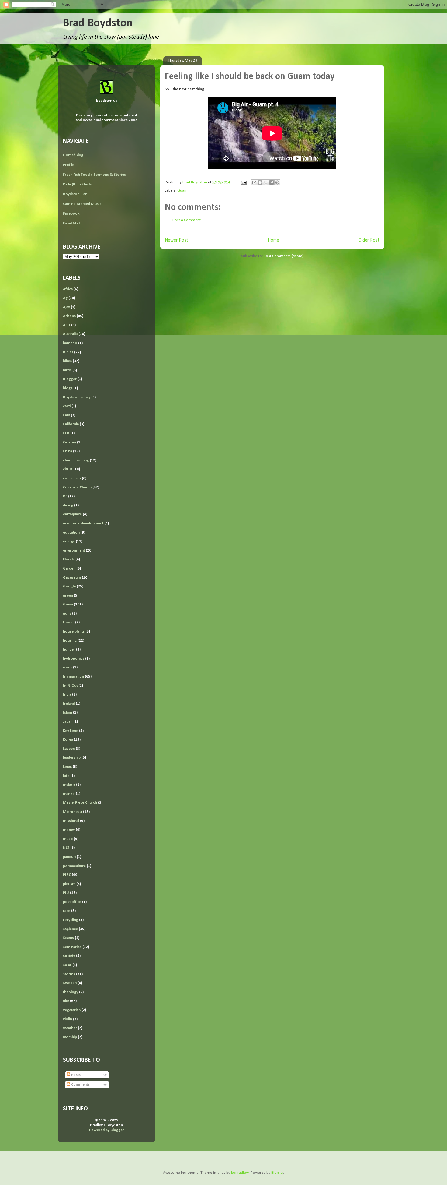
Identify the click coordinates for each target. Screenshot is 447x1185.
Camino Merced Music (82, 204)
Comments (80, 1085)
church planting (76, 460)
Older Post (369, 240)
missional (71, 821)
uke (66, 1001)
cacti (67, 406)
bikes (67, 361)
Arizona (69, 316)
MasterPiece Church (80, 803)
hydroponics (73, 659)
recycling (70, 920)
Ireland (69, 704)
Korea (68, 740)
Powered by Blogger (106, 1130)
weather (70, 1028)
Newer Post (176, 240)
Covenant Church (77, 487)
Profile (68, 165)
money (69, 830)
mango (69, 794)
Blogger (70, 379)
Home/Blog (73, 155)
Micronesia (72, 812)
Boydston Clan (75, 194)
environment (74, 550)
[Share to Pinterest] (277, 182)
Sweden (70, 983)
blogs (67, 388)
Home (273, 240)
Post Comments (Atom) (283, 256)
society (69, 956)
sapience (70, 929)
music (68, 839)
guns (67, 613)
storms (69, 974)
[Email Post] (243, 182)
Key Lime (70, 731)
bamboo (70, 343)
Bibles (68, 352)
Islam (67, 712)
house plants (74, 631)
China (67, 451)
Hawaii (68, 622)
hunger (69, 649)
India (67, 695)
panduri (69, 857)
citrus (67, 469)
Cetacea (69, 442)
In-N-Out (70, 686)
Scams (68, 938)
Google (69, 586)
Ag (65, 298)
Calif (66, 415)
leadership (72, 758)
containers (72, 478)
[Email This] (254, 182)
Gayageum (72, 578)
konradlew (240, 1173)
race (66, 911)
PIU (66, 893)
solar (67, 965)
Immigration (73, 677)
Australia (70, 334)
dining (68, 505)
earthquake (72, 514)
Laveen (69, 749)
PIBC (67, 875)
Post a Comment (186, 220)
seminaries (72, 947)
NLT (66, 848)
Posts (75, 1075)
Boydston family (76, 397)
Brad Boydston (98, 23)
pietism (69, 884)
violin (67, 1019)
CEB (66, 433)
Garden (69, 568)
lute (66, 776)
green (68, 596)
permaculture (74, 866)
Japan (67, 722)
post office (72, 902)
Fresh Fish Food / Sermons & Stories (94, 175)
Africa (68, 289)
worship (70, 1037)
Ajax (66, 307)
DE (65, 496)
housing (70, 641)
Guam (182, 190)
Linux (67, 767)
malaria (69, 785)
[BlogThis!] (260, 182)
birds (67, 370)
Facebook (71, 214)
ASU (66, 325)
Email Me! (71, 223)
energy (69, 541)
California (71, 424)
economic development (83, 523)
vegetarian (72, 1010)
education (71, 532)
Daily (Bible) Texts (77, 184)
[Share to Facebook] (272, 182)
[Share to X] (266, 182)
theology (70, 992)
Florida (68, 559)
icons (67, 667)
